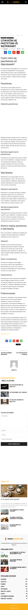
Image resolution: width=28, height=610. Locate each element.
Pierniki (3, 584)
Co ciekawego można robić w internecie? (18, 568)
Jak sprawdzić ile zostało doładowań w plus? (17, 553)
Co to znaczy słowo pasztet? (10, 499)
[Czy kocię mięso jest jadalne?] (5, 394)
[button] (26, 2)
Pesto (2, 586)
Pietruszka (4, 589)
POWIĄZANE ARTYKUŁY (8, 378)
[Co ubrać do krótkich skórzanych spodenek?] (5, 519)
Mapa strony (14, 605)
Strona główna (4, 35)
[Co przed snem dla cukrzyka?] (5, 527)
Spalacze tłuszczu (6, 598)
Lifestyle (3, 581)
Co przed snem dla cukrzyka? (15, 525)
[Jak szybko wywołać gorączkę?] (4, 562)
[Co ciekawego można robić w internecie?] (5, 569)
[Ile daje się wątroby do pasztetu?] (5, 386)
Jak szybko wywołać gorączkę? (16, 560)
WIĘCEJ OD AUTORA (8, 381)
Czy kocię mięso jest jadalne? (18, 392)
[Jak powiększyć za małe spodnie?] (5, 512)
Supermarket (3, 37)
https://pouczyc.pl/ (5, 333)
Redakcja (6, 48)
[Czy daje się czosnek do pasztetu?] (5, 401)
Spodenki (3, 579)
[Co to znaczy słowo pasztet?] (14, 490)
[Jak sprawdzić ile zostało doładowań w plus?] (4, 554)
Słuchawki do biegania (7, 596)
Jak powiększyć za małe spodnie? (17, 510)
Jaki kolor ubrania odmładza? (6, 353)
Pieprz (3, 594)
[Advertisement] (14, 19)
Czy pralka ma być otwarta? (21, 353)
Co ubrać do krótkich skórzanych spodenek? (16, 518)
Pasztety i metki (10, 37)
